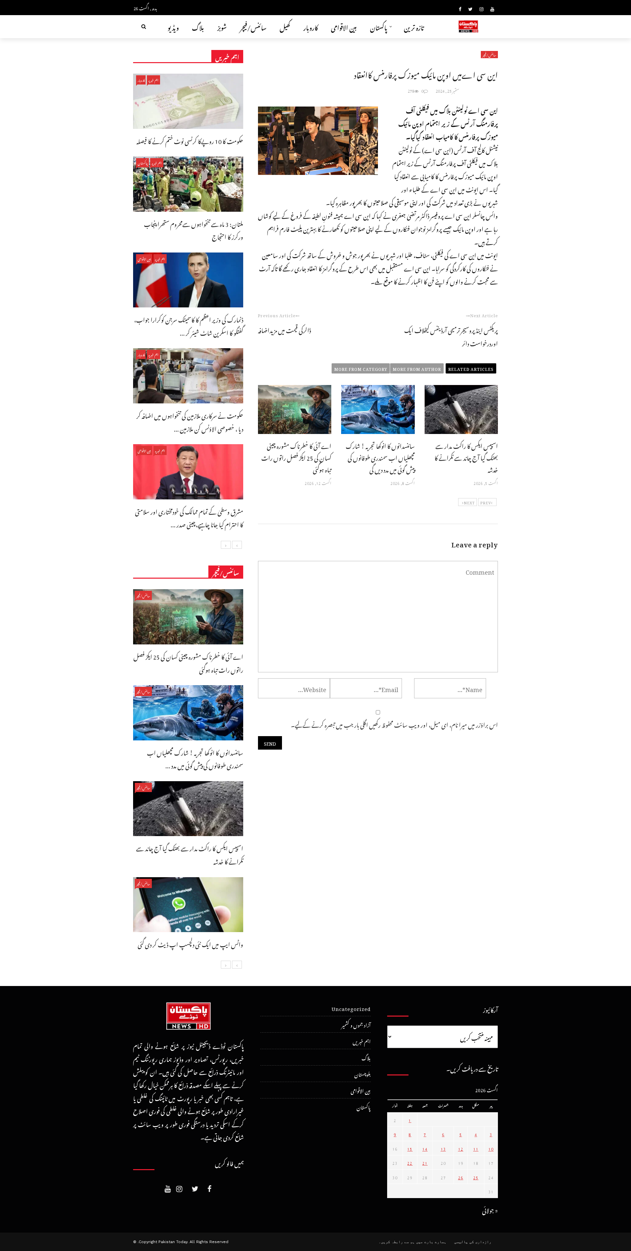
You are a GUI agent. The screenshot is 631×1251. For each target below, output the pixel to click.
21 (425, 1162)
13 (443, 1148)
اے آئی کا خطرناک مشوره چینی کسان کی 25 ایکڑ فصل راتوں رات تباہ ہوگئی (296, 457)
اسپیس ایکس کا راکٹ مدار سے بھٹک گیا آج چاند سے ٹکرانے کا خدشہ (466, 457)
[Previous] (237, 545)
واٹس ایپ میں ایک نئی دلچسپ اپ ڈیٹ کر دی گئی (190, 943)
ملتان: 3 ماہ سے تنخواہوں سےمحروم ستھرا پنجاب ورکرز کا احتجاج (193, 230)
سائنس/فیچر (253, 26)
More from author (417, 368)
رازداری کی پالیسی (472, 1241)
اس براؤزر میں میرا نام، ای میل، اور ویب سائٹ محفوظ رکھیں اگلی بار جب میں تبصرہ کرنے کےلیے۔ (394, 723)
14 (425, 1148)
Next (469, 502)
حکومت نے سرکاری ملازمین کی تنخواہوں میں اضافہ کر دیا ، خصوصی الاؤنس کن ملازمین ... (189, 421)
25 (476, 1177)
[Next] (226, 545)
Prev (485, 502)
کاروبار (310, 26)
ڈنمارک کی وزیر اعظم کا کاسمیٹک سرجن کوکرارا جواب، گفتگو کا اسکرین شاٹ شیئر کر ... (188, 325)
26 (460, 1177)
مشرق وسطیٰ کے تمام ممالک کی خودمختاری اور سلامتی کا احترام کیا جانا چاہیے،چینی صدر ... (189, 517)
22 (409, 1162)
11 (476, 1148)
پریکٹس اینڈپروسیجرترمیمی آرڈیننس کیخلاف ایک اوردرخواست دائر (451, 336)
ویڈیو (173, 26)
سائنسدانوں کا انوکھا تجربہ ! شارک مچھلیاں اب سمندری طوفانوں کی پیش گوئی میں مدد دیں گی (380, 457)
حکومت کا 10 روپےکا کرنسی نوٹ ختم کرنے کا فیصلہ (189, 140)
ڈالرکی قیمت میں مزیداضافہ (284, 329)
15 (409, 1148)
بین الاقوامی (344, 26)
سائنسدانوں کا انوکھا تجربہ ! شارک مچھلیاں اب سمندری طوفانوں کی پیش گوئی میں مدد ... (195, 758)
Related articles (471, 368)
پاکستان (378, 26)
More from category (360, 368)
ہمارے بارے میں (431, 1241)
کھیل (285, 26)
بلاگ (198, 26)
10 (491, 1148)
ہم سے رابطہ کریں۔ (397, 1241)
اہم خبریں (153, 80)
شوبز (222, 26)
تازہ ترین (414, 26)
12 (460, 1148)
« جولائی (490, 1209)
